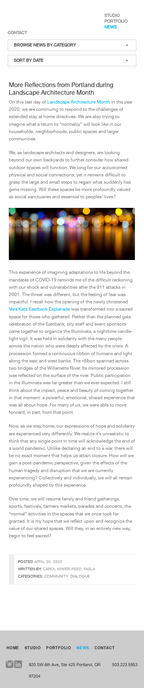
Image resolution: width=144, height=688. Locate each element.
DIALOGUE (80, 576)
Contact (17, 33)
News (110, 27)
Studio (112, 15)
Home (13, 647)
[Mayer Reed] (34, 15)
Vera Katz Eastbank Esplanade (39, 309)
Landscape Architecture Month (78, 102)
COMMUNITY (56, 576)
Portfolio (115, 21)
